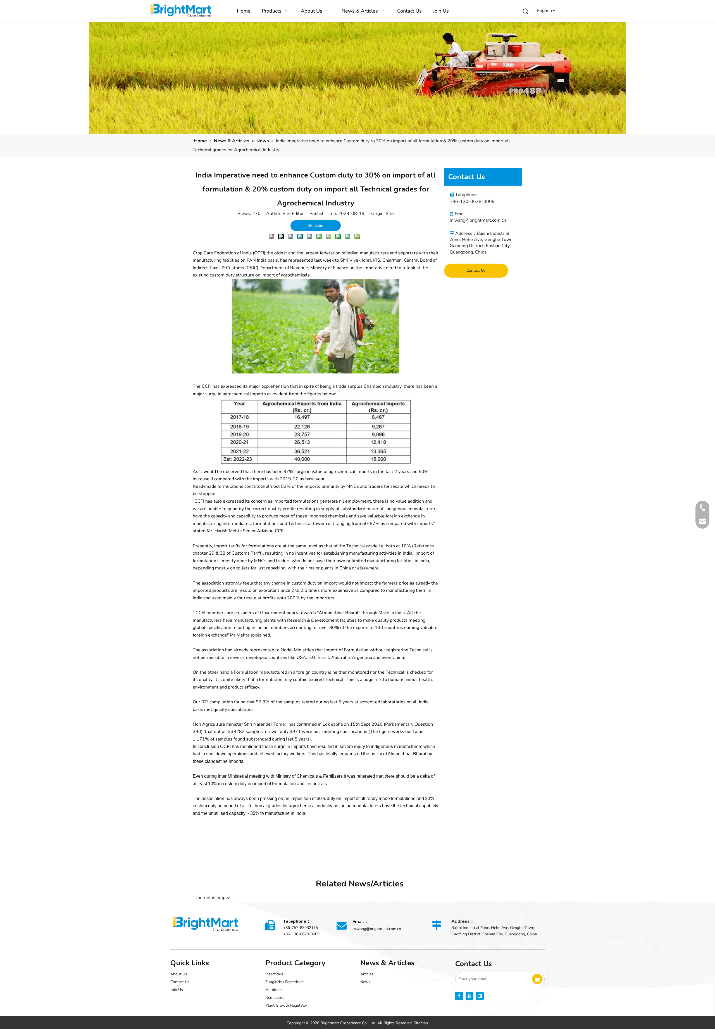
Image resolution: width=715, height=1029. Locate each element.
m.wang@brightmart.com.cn (478, 220)
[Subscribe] (537, 979)
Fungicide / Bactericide (284, 982)
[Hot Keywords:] (526, 11)
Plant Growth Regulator (286, 1005)
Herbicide (273, 989)
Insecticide (274, 974)
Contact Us (476, 270)
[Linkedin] (480, 996)
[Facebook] (459, 996)
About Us (178, 974)
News (365, 982)
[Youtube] (469, 996)
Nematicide (274, 997)
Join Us (176, 989)
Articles (366, 974)
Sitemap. (421, 1023)
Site (390, 213)
